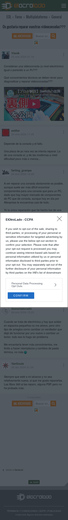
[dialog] (34, 260)
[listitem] (34, 284)
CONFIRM (21, 295)
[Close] (60, 220)
